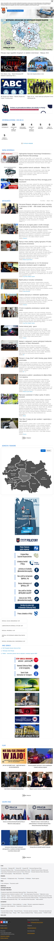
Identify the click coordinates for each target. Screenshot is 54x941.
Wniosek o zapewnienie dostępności (36, 904)
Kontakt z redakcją (3, 928)
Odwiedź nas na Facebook (4, 922)
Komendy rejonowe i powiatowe (31, 911)
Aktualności (3, 878)
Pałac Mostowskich (17, 873)
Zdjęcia (48, 200)
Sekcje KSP (18, 868)
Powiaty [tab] (43, 450)
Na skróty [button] (42, 200)
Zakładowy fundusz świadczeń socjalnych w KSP (12, 894)
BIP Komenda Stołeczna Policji (37, 922)
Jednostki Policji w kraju (6, 912)
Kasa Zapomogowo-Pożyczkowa (31, 894)
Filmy (52, 200)
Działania (3, 876)
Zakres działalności (17, 904)
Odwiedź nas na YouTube (1, 922)
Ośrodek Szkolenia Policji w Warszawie (40, 871)
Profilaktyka (28, 878)
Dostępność (3, 902)
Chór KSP (3, 897)
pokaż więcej (27, 438)
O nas (2, 865)
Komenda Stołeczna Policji (7, 911)
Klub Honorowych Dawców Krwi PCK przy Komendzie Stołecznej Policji (22, 897)
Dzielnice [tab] (48, 450)
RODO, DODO (3, 915)
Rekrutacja (3, 886)
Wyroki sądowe (35, 878)
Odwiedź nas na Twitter (9, 922)
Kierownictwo (4, 868)
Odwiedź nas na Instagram (6, 922)
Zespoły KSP (25, 868)
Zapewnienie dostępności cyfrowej (24, 906)
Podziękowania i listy (12, 878)
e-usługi (24, 904)
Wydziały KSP (12, 868)
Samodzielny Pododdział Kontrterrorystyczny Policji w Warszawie (15, 871)
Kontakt (3, 908)
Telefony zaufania (38, 912)
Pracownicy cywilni (14, 883)
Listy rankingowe (5, 883)
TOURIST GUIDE (47, 912)
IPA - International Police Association (27, 899)
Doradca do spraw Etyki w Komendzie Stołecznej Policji (13, 892)
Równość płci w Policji (32, 892)
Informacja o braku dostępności (8, 906)
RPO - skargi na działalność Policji (25, 912)
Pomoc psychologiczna (16, 895)
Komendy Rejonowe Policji (35, 868)
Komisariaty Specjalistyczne (45, 911)
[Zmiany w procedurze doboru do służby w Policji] (27, 109)
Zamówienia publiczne (6, 887)
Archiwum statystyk (28, 143)
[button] (51, 8)
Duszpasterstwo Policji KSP (46, 897)
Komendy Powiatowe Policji (7, 870)
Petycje (14, 912)
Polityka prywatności (4, 938)
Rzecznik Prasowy (18, 911)
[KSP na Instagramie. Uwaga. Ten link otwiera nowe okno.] (27, 577)
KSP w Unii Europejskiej (6, 873)
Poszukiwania (21, 878)
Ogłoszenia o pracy (44, 894)
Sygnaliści (3, 895)
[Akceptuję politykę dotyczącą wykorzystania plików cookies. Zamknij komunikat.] (52, 1)
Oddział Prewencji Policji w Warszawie (39, 870)
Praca (2, 881)
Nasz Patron (26, 873)
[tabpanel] (27, 474)
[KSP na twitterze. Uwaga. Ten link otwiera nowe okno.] (27, 584)
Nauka (8, 895)
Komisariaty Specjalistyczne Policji (22, 870)
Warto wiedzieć (39, 899)
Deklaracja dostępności (6, 904)
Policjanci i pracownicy (6, 890)
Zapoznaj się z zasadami (4, 936)
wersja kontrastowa (31, 933)
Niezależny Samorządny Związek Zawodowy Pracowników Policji (37, 895)
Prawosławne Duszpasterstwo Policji (9, 899)
